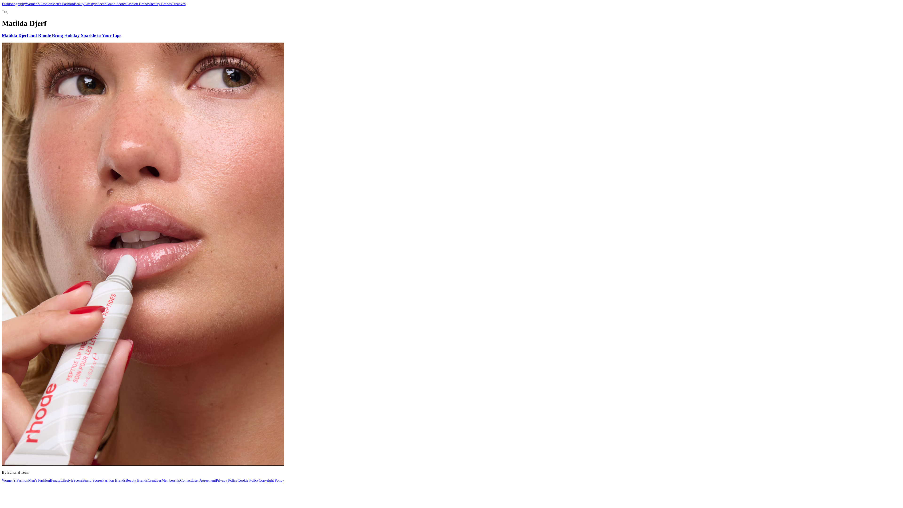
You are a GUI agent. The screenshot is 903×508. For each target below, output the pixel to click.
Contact (186, 480)
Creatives (179, 4)
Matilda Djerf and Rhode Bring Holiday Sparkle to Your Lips (61, 35)
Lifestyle (90, 4)
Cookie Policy (248, 480)
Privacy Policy (227, 480)
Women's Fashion (39, 4)
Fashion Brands (138, 4)
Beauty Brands (161, 4)
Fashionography (14, 4)
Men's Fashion (63, 4)
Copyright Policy (271, 480)
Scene (101, 4)
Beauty (79, 4)
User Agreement (204, 480)
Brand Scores (116, 4)
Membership (171, 480)
